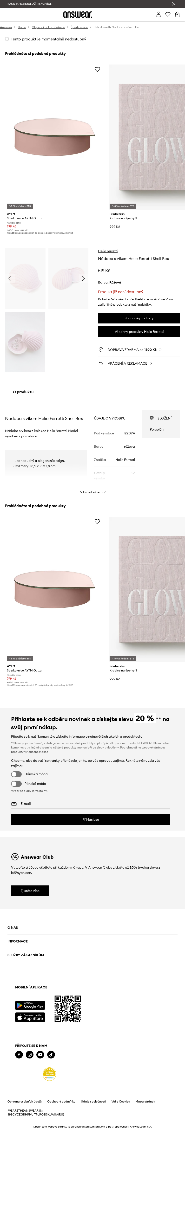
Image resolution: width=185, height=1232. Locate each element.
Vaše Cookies (121, 1101)
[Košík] (177, 14)
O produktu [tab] (23, 391)
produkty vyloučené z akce (29, 752)
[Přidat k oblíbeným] (97, 69)
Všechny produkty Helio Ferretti (139, 331)
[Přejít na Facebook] (19, 1055)
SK (48, 1114)
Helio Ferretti (108, 251)
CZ (19, 1114)
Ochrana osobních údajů (24, 1101)
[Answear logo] (77, 14)
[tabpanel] (92, 447)
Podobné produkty (139, 318)
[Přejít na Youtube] (40, 1055)
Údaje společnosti (93, 1101)
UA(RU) (59, 1114)
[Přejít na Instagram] (29, 1055)
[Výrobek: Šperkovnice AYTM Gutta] (54, 137)
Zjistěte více (30, 891)
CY (15, 1114)
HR (27, 1114)
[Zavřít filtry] (174, 4)
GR (23, 1114)
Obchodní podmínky (61, 1101)
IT (34, 1114)
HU (31, 1114)
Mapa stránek (145, 1101)
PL (37, 1114)
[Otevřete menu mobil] (12, 14)
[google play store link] (30, 1005)
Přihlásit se (90, 819)
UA (52, 1114)
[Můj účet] (158, 14)
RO (41, 1114)
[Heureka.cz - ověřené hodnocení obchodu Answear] (49, 1074)
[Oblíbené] (168, 14)
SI (45, 1114)
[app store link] (30, 1016)
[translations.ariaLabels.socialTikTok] (51, 1054)
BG (10, 1114)
